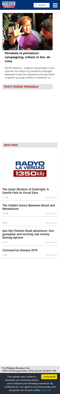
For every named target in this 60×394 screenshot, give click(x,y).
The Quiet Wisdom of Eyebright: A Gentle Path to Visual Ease (25, 191)
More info (46, 390)
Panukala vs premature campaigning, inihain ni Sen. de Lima (27, 57)
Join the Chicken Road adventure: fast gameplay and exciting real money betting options (28, 234)
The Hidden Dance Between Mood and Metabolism (28, 207)
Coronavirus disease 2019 (19, 250)
